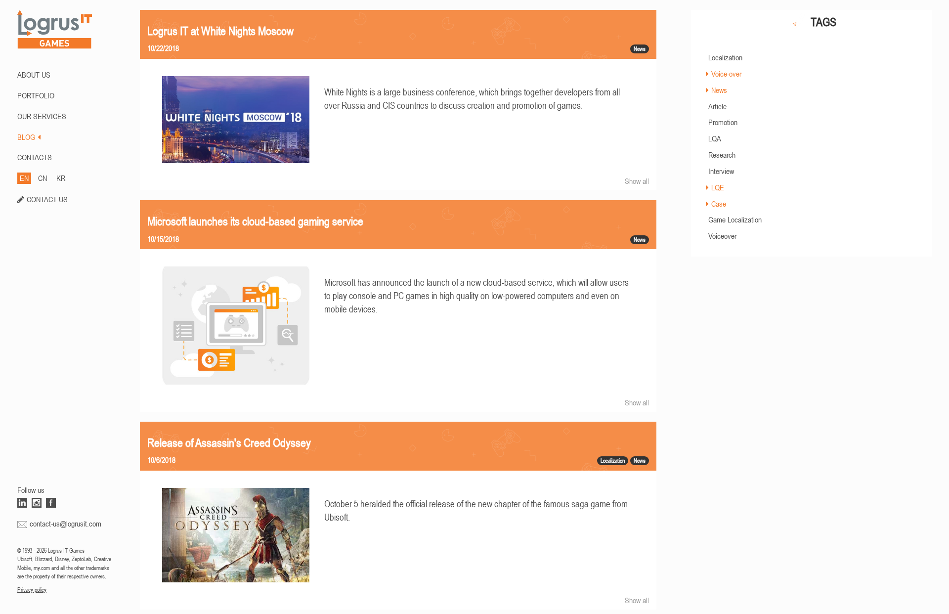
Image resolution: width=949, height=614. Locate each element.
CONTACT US (47, 199)
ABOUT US (33, 74)
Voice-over (726, 73)
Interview (721, 171)
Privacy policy (31, 589)
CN (42, 178)
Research (721, 154)
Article (717, 106)
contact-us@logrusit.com (65, 523)
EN (24, 178)
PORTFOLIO (35, 95)
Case (718, 203)
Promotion (722, 122)
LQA (714, 138)
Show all (637, 180)
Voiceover (722, 235)
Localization (725, 57)
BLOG (26, 136)
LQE (717, 187)
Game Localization (735, 219)
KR (60, 178)
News (719, 90)
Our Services (41, 116)
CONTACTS (34, 157)
